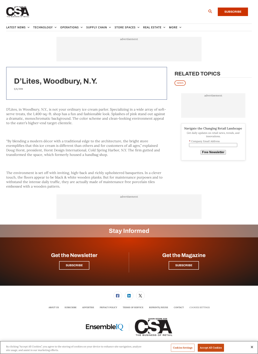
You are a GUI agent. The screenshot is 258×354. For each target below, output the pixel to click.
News (180, 83)
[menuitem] (19, 27)
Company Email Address (204, 141)
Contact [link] (179, 307)
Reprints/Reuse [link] (158, 307)
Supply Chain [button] (96, 27)
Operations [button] (69, 27)
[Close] (252, 347)
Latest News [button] (16, 27)
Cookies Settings (199, 307)
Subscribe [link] (70, 307)
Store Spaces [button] (125, 27)
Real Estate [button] (152, 27)
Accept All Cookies (211, 347)
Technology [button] (43, 27)
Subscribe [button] (74, 265)
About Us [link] (54, 307)
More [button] (173, 27)
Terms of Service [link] (133, 307)
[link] (118, 295)
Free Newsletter (213, 152)
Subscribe (232, 11)
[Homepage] (17, 12)
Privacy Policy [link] (108, 307)
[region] (129, 347)
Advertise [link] (88, 307)
